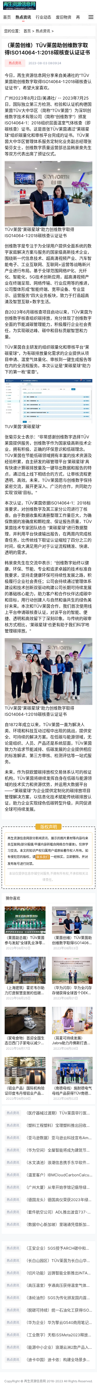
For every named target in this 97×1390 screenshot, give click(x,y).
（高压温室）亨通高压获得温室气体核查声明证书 (58, 1285)
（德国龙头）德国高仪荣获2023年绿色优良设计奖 (58, 1199)
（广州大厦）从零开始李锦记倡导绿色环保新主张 (58, 1187)
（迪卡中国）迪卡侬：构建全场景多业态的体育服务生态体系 (58, 1359)
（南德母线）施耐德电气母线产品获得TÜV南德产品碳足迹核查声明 (72, 1093)
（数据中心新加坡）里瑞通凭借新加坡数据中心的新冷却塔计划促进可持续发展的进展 (58, 1224)
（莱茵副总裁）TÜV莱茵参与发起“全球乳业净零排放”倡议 (24, 942)
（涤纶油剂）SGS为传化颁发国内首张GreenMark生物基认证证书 (58, 1297)
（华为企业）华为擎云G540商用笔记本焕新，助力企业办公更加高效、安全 (58, 1322)
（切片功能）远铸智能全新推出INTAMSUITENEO (58, 1273)
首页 (7, 17)
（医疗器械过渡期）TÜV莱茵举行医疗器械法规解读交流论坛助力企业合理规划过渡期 (58, 1113)
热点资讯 (23, 17)
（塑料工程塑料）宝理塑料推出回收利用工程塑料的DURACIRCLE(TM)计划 (58, 1125)
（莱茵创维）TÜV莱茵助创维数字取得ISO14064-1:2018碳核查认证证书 (72, 942)
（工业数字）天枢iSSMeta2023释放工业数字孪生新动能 (58, 1334)
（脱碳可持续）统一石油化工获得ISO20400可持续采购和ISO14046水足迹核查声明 (58, 1310)
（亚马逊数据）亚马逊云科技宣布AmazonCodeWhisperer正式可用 (58, 1137)
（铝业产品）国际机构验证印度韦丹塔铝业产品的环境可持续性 (24, 1093)
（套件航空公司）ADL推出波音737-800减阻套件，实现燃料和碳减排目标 (58, 1212)
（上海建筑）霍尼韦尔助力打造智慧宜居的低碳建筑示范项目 (24, 992)
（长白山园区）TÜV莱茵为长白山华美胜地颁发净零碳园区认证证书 (58, 1260)
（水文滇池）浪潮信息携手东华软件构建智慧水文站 (58, 1162)
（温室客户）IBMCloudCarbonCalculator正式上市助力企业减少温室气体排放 (58, 1174)
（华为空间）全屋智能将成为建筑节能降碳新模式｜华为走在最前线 (58, 1150)
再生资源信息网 (35, 1381)
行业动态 (43, 17)
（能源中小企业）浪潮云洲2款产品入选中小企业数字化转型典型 (58, 1347)
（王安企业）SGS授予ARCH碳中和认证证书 (58, 1248)
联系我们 (42, 857)
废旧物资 (63, 17)
